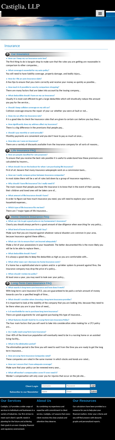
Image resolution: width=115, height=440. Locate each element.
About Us (44, 401)
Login (93, 386)
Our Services (11, 401)
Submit (94, 391)
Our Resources (84, 401)
